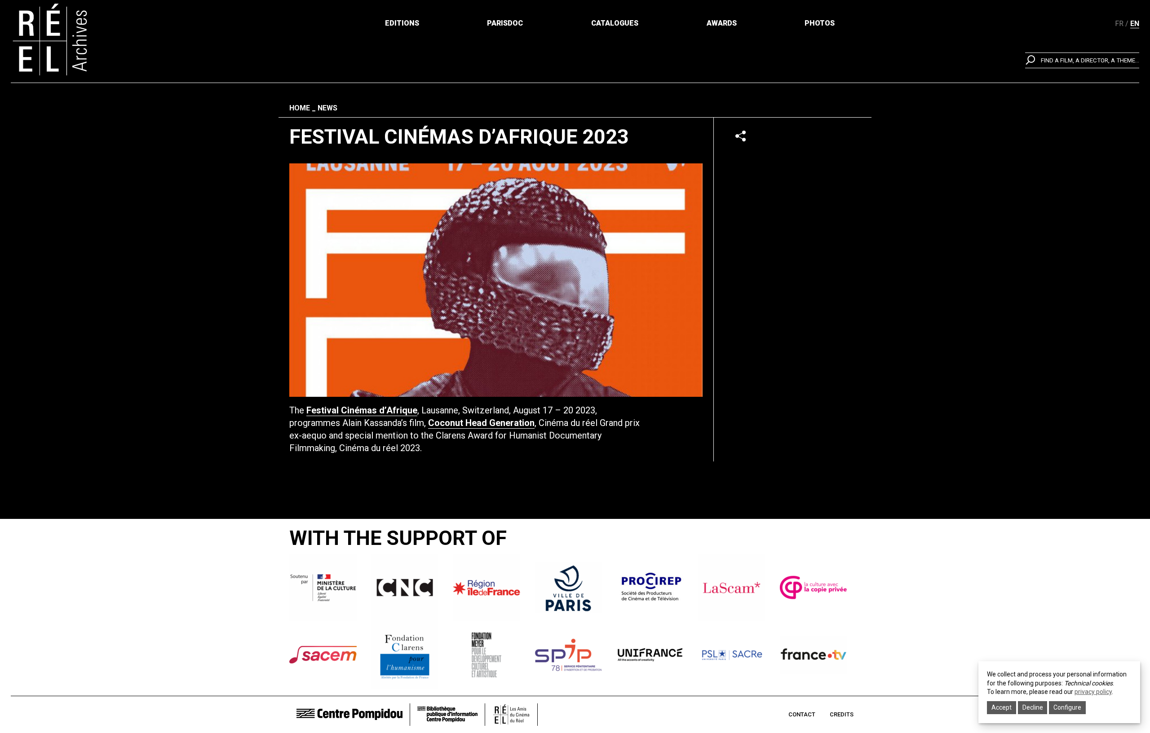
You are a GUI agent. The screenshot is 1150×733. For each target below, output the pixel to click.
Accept (1001, 707)
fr (1119, 23)
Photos (820, 23)
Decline (1032, 707)
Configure (1067, 707)
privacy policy (1093, 691)
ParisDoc (505, 23)
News (327, 108)
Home (299, 108)
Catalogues (614, 23)
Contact (801, 714)
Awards (722, 23)
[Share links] (740, 135)
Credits (842, 714)
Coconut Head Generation (481, 422)
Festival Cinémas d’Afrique (361, 410)
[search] (1082, 60)
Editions (402, 23)
